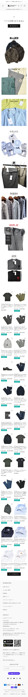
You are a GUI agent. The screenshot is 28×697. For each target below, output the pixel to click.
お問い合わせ (6, 586)
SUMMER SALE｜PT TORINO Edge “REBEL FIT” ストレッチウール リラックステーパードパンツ (20, 352)
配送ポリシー (6, 693)
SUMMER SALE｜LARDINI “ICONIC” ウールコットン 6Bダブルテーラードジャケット (7, 447)
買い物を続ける (14, 26)
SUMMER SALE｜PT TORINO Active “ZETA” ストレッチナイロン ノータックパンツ (20, 305)
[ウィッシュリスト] (21, 5)
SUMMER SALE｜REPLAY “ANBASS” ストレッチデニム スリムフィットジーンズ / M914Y (7, 493)
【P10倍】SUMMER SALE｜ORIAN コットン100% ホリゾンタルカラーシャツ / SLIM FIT (20, 517)
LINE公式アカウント (7, 633)
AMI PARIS (13, 283)
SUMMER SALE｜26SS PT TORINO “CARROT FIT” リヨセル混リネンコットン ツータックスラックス (20, 329)
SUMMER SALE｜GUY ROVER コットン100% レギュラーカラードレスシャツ (20, 564)
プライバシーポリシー (8, 599)
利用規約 (5, 593)
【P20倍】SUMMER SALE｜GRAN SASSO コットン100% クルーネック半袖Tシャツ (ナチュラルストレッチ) (20, 448)
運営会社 (5, 609)
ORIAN (13, 159)
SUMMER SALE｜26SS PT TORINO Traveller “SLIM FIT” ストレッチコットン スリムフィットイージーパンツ (7, 329)
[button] (2, 5)
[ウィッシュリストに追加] (12, 292)
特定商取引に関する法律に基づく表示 (12, 603)
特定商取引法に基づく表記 (15, 693)
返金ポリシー (6, 596)
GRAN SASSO (13, 128)
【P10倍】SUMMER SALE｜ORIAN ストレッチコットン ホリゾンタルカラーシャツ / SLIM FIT (7, 541)
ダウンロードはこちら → (9, 659)
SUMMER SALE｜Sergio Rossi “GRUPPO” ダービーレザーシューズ (7, 375)
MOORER (13, 65)
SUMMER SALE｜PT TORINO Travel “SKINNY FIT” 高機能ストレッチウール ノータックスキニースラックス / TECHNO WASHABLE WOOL (20, 494)
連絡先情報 (23, 693)
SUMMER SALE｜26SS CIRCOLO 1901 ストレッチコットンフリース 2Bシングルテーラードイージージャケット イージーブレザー (20, 400)
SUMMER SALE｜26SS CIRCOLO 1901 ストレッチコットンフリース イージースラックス (7, 400)
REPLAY (13, 252)
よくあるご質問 (6, 590)
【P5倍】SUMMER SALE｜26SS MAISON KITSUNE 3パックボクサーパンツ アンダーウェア (7, 424)
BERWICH (13, 96)
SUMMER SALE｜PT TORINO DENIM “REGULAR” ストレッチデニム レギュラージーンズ (20, 424)
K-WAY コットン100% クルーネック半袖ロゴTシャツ (20, 471)
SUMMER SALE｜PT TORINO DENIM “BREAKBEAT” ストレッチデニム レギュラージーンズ (20, 376)
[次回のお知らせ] (25, 1)
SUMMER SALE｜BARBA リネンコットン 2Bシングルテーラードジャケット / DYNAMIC (7, 352)
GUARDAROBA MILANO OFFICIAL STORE (15, 689)
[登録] (22, 668)
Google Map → (6, 626)
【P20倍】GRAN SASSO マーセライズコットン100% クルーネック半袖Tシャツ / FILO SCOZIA (7, 306)
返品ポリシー (7, 691)
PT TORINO (13, 190)
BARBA (13, 221)
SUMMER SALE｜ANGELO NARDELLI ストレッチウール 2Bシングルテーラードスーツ (7, 517)
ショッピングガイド (7, 606)
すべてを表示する (14, 574)
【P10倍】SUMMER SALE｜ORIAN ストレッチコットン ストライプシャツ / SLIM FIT (20, 540)
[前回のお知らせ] (2, 1)
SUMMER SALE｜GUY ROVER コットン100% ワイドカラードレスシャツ (7, 564)
